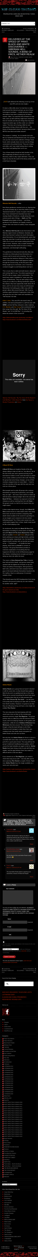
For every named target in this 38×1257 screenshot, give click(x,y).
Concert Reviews (8, 1049)
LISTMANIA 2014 (8, 1070)
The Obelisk (7, 1230)
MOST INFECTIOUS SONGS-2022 (13, 1130)
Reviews (6, 1149)
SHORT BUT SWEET (13, 58)
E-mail (9, 927)
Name (9, 919)
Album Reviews (14, 57)
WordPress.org (8, 1031)
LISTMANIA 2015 (8, 1072)
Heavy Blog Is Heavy (9, 1211)
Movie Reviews (8, 1138)
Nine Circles (7, 1224)
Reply (31, 844)
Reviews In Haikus (9, 1151)
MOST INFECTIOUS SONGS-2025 (13, 1136)
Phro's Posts (7, 1142)
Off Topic (6, 1140)
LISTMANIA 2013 (8, 1068)
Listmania (6, 1064)
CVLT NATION (8, 1200)
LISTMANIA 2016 (8, 1074)
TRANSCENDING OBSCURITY (12, 1236)
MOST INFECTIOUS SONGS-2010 (13, 1104)
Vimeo (19, 402)
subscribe (23, 951)
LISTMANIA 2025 (8, 1094)
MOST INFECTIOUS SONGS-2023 (13, 1132)
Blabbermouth (8, 1196)
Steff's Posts (7, 1162)
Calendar (6, 1047)
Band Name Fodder (9, 1043)
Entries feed (7, 1026)
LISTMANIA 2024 (8, 1091)
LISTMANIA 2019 (8, 1081)
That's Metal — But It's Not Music (12, 1164)
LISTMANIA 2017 (8, 1077)
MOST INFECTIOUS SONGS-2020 (13, 1125)
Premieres (7, 1144)
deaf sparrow (7, 1202)
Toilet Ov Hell (7, 1234)
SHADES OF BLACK (9, 1155)
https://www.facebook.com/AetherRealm (15, 771)
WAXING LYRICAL (9, 1174)
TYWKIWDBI (7, 1238)
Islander (12, 813)
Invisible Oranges (9, 1213)
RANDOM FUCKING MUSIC (25, 57)
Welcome (6, 1176)
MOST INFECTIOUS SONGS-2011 (13, 1106)
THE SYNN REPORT (9, 1170)
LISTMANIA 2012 (8, 1066)
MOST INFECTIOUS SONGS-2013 (13, 1111)
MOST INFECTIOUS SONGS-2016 (13, 1117)
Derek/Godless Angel (13, 849)
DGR (20, 815)
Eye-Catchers (7, 1053)
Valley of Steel (8, 1241)
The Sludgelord (8, 1232)
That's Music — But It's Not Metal (12, 1166)
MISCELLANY (8, 1098)
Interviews (6, 1060)
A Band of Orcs (15, 815)
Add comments (30, 60)
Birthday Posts (8, 1045)
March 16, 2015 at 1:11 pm (14, 831)
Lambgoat (7, 1215)
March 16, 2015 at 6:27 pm (14, 851)
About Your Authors (9, 1038)
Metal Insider (7, 1221)
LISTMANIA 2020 (8, 1083)
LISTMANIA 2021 (8, 1085)
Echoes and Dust (8, 1207)
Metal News (7, 1096)
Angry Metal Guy (8, 1192)
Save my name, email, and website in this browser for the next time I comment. (19, 944)
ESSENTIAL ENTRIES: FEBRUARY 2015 (8, 30)
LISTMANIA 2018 (8, 1079)
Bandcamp (7, 1194)
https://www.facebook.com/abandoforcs (15, 592)
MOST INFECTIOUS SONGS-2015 (13, 1115)
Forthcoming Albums (9, 1055)
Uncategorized (8, 1172)
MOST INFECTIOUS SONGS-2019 (13, 1123)
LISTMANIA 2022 (8, 1087)
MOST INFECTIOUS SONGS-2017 (13, 1119)
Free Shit (6, 1057)
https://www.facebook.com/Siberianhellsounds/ (17, 319)
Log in (6, 1024)
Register (6, 1022)
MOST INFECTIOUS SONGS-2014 (13, 1113)
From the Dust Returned (10, 1209)
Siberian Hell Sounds (27, 815)
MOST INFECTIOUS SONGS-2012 (13, 1108)
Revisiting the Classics (10, 1153)
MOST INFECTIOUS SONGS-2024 (13, 1134)
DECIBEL (6, 1204)
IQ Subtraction (8, 1062)
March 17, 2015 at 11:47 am (14, 867)
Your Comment (10, 888)
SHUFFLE (6, 1159)
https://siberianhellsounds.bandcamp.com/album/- (18, 317)
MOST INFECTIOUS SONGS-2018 (13, 1121)
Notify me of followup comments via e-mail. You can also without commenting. (16, 951)
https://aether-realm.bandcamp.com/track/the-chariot (19, 769)
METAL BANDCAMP (9, 1219)
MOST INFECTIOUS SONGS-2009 (13, 1102)
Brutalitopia (7, 1198)
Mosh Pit (6, 1100)
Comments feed (8, 1028)
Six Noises (7, 1226)
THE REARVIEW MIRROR (11, 1168)
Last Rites (7, 1217)
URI (10, 934)
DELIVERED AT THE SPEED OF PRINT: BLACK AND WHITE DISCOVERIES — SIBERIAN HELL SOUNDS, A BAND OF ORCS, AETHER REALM (21, 47)
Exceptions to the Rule (10, 1051)
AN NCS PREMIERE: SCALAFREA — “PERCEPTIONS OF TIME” (26, 30)
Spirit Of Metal (8, 1228)
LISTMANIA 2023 (8, 1089)
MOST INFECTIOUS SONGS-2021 (13, 1128)
